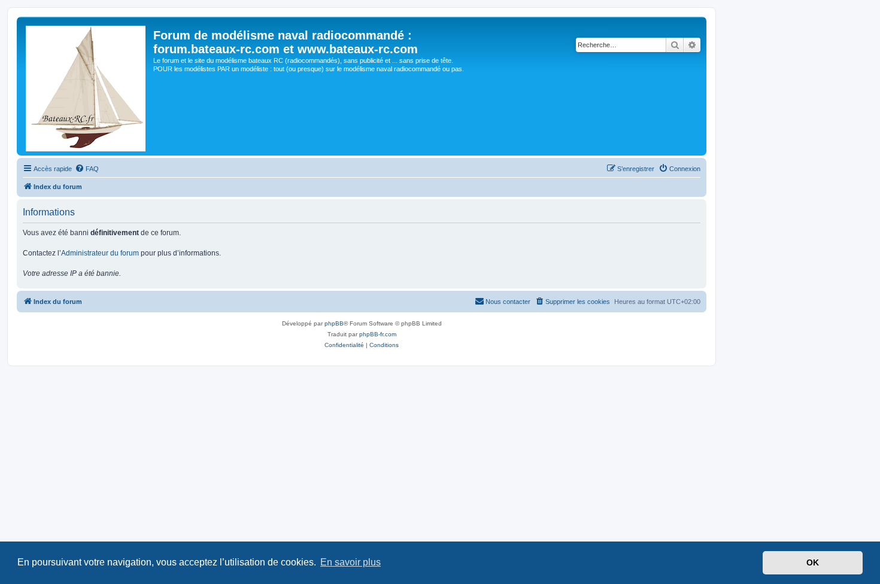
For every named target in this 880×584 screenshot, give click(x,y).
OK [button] (812, 562)
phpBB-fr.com (377, 334)
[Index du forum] (86, 86)
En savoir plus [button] (350, 562)
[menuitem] (87, 169)
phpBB (334, 323)
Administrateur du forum (100, 253)
